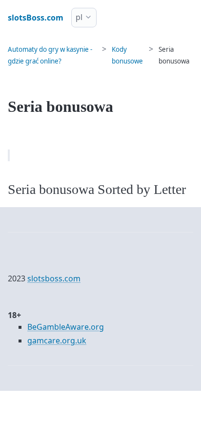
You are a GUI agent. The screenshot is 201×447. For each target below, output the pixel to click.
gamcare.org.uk (56, 340)
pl (79, 17)
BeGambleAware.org (65, 326)
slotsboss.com (53, 278)
